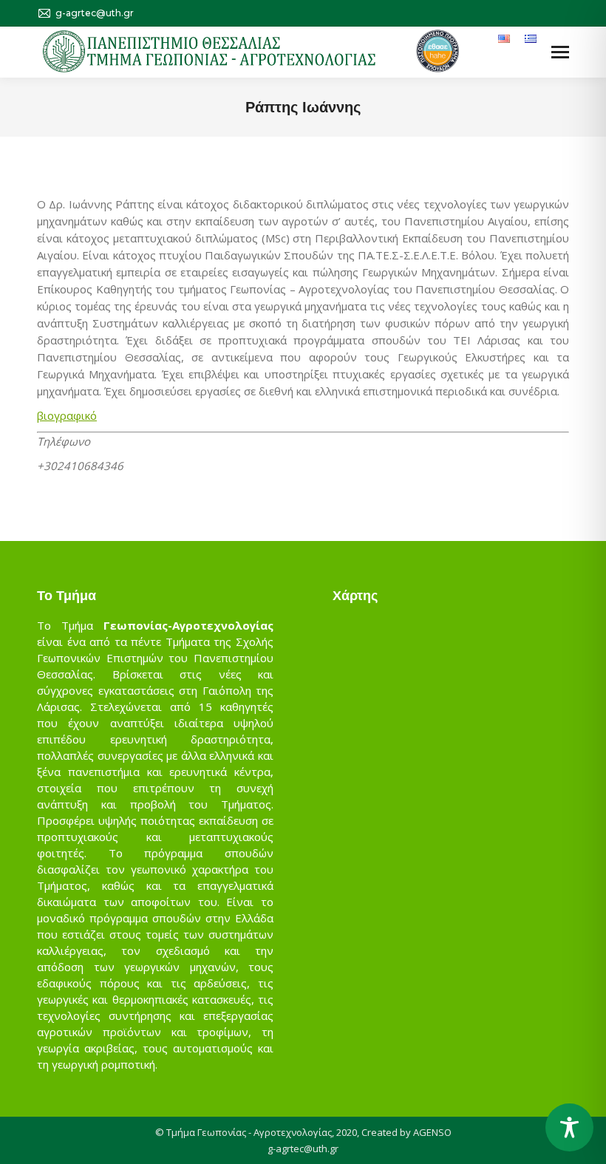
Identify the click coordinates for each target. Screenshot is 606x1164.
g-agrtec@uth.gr (303, 1148)
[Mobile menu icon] (560, 52)
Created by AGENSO (406, 1132)
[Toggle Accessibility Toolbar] (569, 1127)
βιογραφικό (67, 415)
